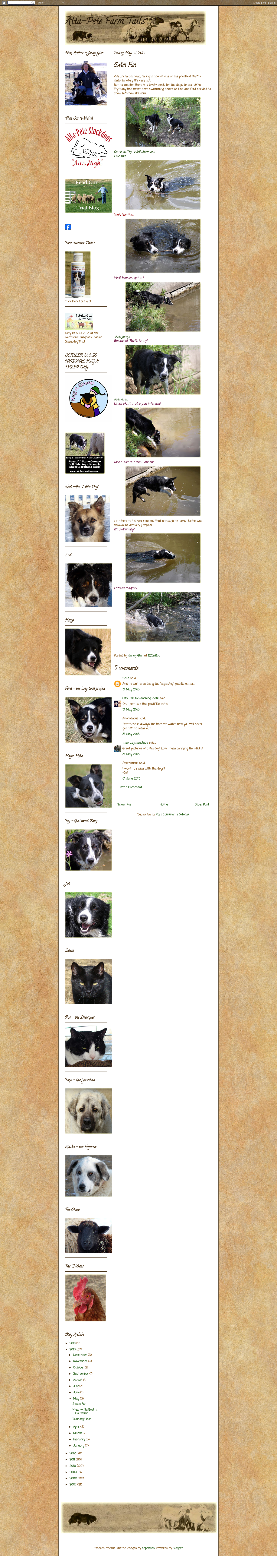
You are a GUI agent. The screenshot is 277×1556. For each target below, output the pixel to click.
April (76, 1427)
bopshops (148, 1548)
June (76, 1392)
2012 (73, 1453)
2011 (73, 1459)
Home (164, 804)
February (79, 1439)
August (78, 1380)
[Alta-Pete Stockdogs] (68, 229)
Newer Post (125, 804)
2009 (74, 1472)
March (78, 1433)
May (76, 1398)
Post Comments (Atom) (172, 814)
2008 (74, 1478)
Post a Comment (130, 787)
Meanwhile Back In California (85, 1412)
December (80, 1355)
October (79, 1367)
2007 (73, 1484)
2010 (73, 1466)
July (76, 1386)
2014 (73, 1343)
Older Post (202, 804)
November (80, 1361)
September (81, 1374)
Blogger (178, 1548)
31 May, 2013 (130, 689)
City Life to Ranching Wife (140, 698)
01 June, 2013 (131, 778)
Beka (125, 678)
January (79, 1446)
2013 (73, 1349)
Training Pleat (82, 1419)
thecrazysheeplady (135, 743)
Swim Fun (79, 1404)
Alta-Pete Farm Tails (105, 22)
